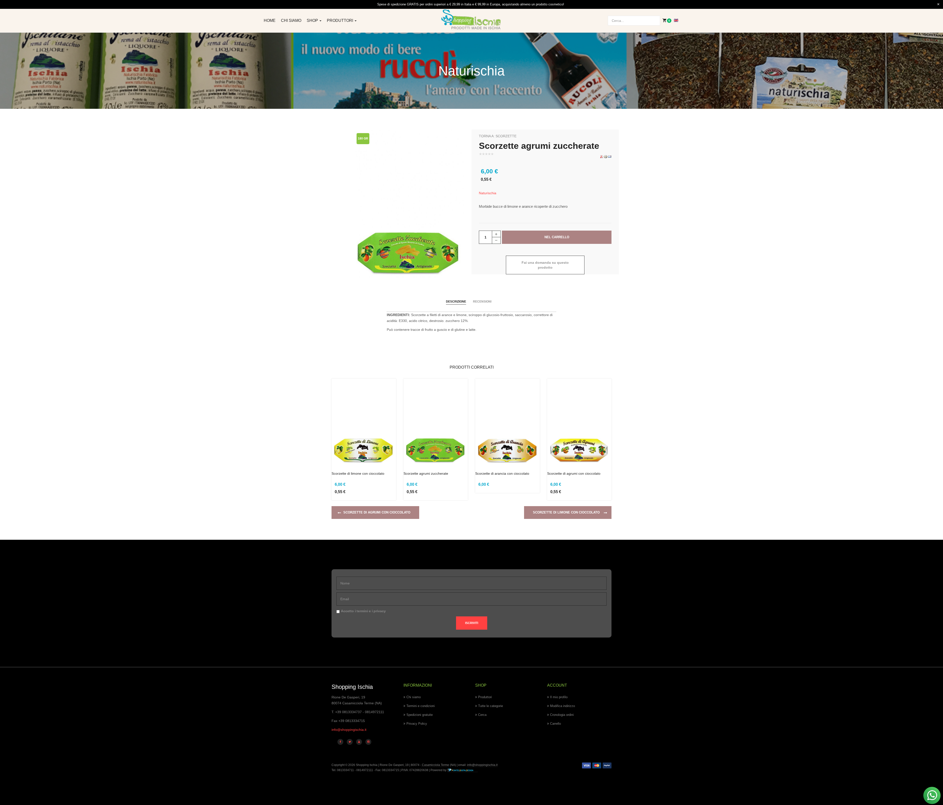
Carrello (555, 723)
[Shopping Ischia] (471, 19)
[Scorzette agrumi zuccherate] (408, 203)
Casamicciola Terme (435, 765)
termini (362, 611)
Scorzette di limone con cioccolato (358, 473)
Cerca (482, 715)
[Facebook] (340, 742)
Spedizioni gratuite (419, 715)
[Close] (938, 4)
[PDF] (602, 156)
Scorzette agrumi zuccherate (425, 473)
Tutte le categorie (490, 706)
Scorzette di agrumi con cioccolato (573, 473)
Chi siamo (291, 20)
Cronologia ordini (562, 715)
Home (270, 20)
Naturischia (487, 193)
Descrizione (456, 301)
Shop (313, 20)
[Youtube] (359, 742)
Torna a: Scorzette (497, 136)
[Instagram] (368, 742)
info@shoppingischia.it (349, 730)
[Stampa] (606, 156)
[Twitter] (350, 742)
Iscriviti (471, 623)
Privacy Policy (416, 723)
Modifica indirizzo (562, 706)
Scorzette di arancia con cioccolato (502, 473)
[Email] (609, 156)
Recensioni (482, 301)
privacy (380, 611)
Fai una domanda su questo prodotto (545, 265)
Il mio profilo (559, 697)
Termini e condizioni (420, 706)
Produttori (340, 20)
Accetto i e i (363, 611)
